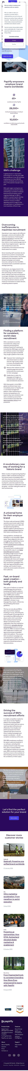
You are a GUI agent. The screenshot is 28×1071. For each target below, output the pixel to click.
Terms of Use (5, 1065)
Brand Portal (18, 1029)
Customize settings (14, 36)
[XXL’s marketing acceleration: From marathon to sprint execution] (14, 888)
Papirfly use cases (6, 1038)
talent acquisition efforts (11, 400)
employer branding (7, 238)
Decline (14, 44)
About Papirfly (5, 1044)
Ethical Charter (16, 1065)
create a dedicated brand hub (12, 530)
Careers (3, 1046)
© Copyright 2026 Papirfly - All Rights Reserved (14, 1063)
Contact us (4, 1050)
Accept (14, 40)
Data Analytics (19, 1034)
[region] (14, 1010)
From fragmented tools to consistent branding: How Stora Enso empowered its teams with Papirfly (14, 980)
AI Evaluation (22, 1065)
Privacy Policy (11, 1065)
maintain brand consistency (16, 544)
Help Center (18, 1044)
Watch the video (7, 56)
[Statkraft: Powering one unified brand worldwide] (14, 856)
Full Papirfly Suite (6, 1036)
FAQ (16, 1046)
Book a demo (14, 818)
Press (3, 1048)
